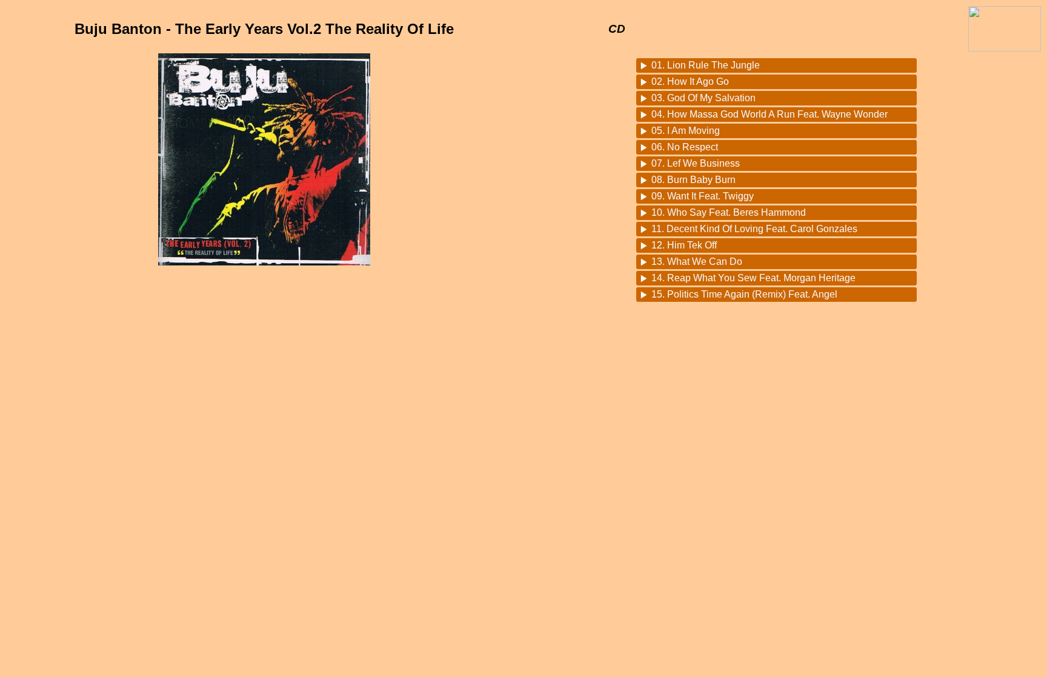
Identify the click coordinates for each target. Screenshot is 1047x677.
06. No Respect (684, 147)
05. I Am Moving (685, 130)
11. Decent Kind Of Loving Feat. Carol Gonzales (754, 229)
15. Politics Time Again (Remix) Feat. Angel (744, 294)
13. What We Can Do (696, 261)
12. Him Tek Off (684, 245)
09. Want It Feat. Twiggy (702, 196)
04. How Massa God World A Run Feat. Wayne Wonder (769, 114)
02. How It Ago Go (690, 81)
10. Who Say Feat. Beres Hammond (728, 212)
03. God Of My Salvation (703, 98)
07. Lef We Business (695, 163)
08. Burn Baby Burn (693, 180)
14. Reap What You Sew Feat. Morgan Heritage (753, 278)
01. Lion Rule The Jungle (705, 65)
